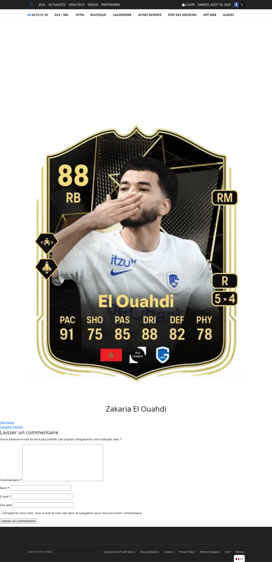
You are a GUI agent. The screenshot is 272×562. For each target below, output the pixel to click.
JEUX (42, 5)
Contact (170, 551)
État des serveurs (182, 15)
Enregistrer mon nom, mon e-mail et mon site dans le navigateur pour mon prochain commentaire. (72, 513)
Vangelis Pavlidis (11, 427)
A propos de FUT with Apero (120, 551)
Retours (240, 551)
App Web (209, 15)
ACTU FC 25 (40, 15)
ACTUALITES (56, 5)
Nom (4, 488)
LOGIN (190, 5)
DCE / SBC (62, 15)
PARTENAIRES (110, 5)
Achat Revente (150, 15)
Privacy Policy (188, 551)
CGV (229, 551)
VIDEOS (93, 5)
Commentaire (11, 480)
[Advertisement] (136, 57)
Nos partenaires (150, 551)
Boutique (98, 15)
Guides (228, 15)
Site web (6, 505)
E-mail (5, 497)
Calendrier (122, 15)
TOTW (79, 15)
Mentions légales (211, 551)
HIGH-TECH (77, 5)
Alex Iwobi (7, 423)
